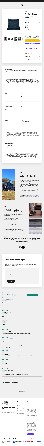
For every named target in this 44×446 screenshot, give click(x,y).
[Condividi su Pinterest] (31, 53)
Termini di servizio (20, 416)
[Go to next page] (24, 345)
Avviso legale (19, 410)
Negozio (18, 403)
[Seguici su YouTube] (13, 438)
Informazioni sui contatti (21, 408)
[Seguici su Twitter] (4, 438)
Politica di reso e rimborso (21, 415)
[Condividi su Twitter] (30, 53)
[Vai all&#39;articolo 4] (15, 39)
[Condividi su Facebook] (28, 53)
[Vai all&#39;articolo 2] (9, 39)
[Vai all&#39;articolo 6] (22, 39)
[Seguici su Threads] (9, 438)
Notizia (18, 405)
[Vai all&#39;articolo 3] (12, 39)
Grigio (27, 27)
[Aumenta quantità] (30, 34)
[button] (27, 20)
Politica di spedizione (20, 413)
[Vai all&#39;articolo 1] (5, 39)
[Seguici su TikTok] (15, 438)
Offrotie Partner (27, 11)
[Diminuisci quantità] (26, 34)
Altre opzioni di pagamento (32, 44)
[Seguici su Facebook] (2, 438)
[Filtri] (39, 295)
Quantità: (26, 31)
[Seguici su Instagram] (7, 438)
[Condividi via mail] (33, 53)
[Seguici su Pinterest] (11, 438)
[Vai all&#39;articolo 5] (19, 39)
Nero (25, 27)
